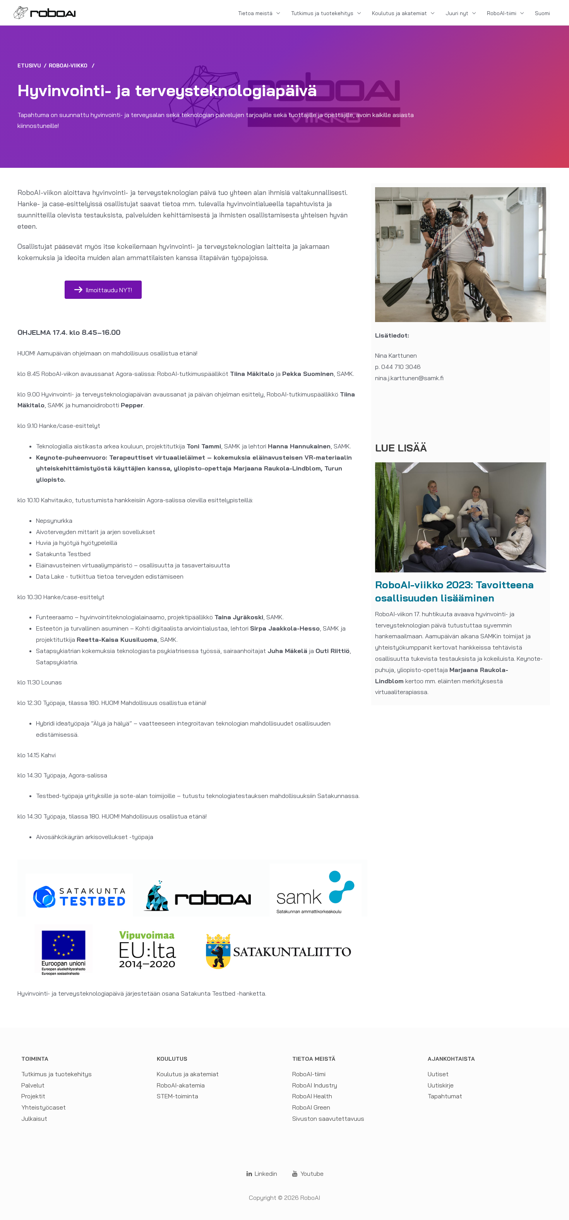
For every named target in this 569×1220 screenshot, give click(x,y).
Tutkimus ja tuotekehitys (322, 13)
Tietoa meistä (255, 13)
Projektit (33, 1096)
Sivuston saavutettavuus (328, 1118)
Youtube (311, 1173)
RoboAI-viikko (68, 65)
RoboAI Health (312, 1096)
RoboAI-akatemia (181, 1085)
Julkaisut (34, 1118)
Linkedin (265, 1173)
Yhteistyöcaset (43, 1107)
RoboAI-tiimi (501, 13)
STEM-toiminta (177, 1096)
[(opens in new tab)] (460, 516)
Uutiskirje (441, 1085)
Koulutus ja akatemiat (399, 13)
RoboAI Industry (314, 1085)
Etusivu (29, 65)
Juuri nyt (457, 13)
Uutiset (438, 1074)
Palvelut (33, 1085)
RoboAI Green (311, 1107)
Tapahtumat (445, 1096)
